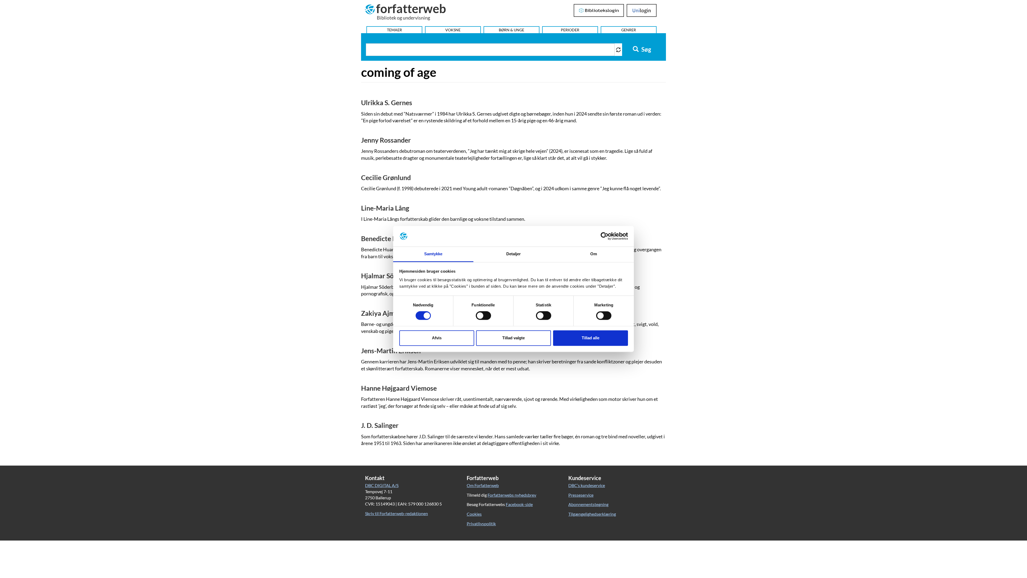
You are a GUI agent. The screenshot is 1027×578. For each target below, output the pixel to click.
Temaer (394, 30)
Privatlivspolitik (481, 523)
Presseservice (580, 494)
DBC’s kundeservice (586, 485)
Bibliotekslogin (599, 10)
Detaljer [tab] (513, 254)
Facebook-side (519, 504)
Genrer (628, 30)
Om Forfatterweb (483, 485)
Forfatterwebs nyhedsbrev (512, 494)
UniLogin (641, 10)
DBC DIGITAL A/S (381, 485)
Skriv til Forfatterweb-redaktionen (396, 513)
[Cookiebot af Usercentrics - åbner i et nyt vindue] (604, 236)
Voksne (453, 30)
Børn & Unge (511, 30)
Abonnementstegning (588, 504)
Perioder (570, 30)
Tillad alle (590, 338)
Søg (645, 49)
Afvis (437, 338)
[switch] (483, 315)
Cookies (474, 513)
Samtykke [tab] (433, 254)
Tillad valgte (513, 338)
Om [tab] (593, 254)
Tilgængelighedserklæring (592, 513)
